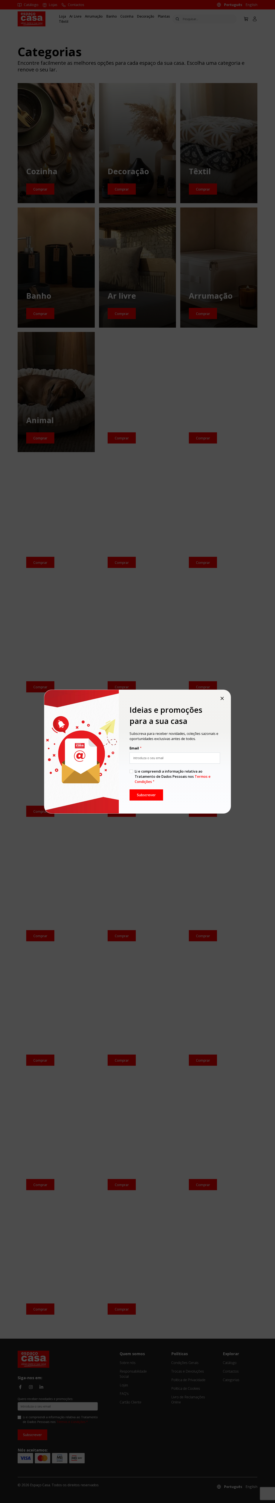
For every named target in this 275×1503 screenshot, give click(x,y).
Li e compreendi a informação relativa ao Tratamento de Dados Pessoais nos (173, 776)
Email (134, 748)
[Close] (222, 698)
